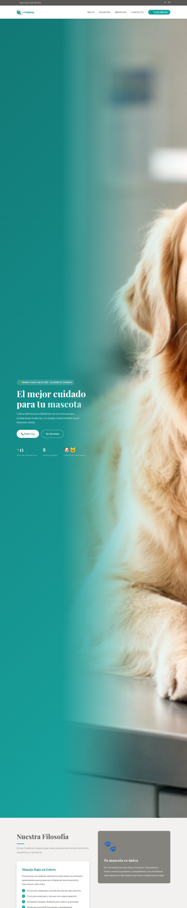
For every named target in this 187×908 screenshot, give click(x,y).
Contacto (137, 12)
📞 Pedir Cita (28, 433)
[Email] (169, 2)
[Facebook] (165, 2)
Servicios (120, 12)
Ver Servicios (52, 433)
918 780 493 (35, 3)
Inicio (91, 12)
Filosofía (104, 12)
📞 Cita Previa (159, 12)
